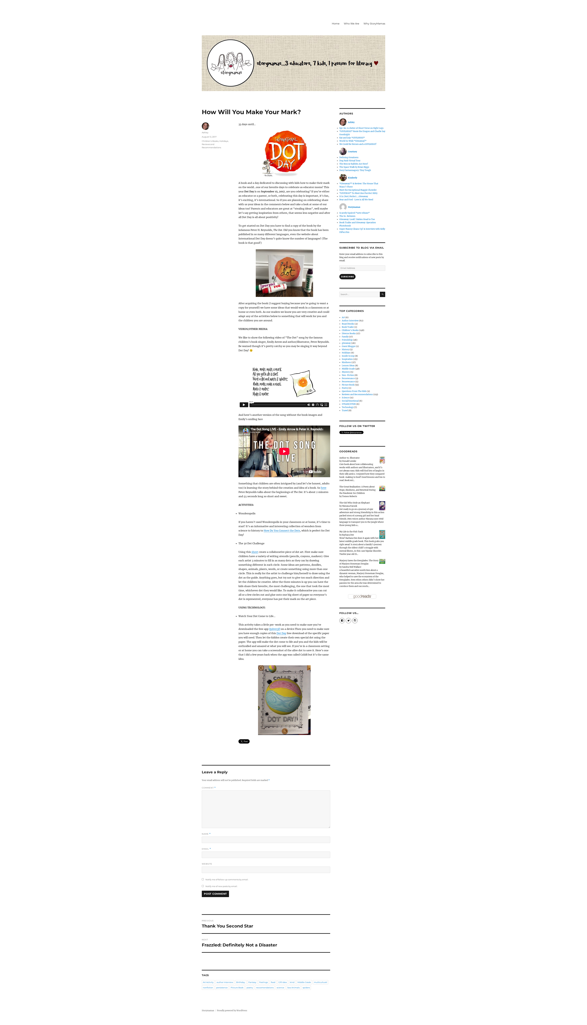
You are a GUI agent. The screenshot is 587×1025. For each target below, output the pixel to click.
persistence (222, 987)
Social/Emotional (350, 401)
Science (345, 397)
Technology (347, 407)
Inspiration (347, 359)
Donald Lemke (349, 461)
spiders (306, 987)
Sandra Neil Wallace (351, 567)
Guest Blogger (349, 346)
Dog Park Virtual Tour (349, 160)
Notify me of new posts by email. (221, 886)
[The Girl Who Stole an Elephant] (382, 505)
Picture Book (237, 987)
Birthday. (240, 982)
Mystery (346, 372)
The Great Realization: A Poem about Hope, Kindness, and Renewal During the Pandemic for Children (357, 489)
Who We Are (351, 23)
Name (206, 834)
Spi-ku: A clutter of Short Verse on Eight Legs (361, 128)
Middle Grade (304, 982)
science (280, 987)
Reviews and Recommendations (357, 394)
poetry (250, 987)
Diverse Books (349, 333)
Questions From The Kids (354, 391)
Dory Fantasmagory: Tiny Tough (355, 170)
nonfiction (208, 987)
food (273, 982)
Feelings (263, 982)
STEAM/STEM (349, 404)
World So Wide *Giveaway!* (352, 141)
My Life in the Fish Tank (351, 531)
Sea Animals (293, 987)
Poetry (345, 388)
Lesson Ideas (348, 365)
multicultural (320, 982)
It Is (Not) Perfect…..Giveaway (353, 196)
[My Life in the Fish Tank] (382, 534)
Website (207, 864)
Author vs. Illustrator (349, 458)
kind (292, 982)
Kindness (346, 362)
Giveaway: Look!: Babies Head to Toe (357, 219)
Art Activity (208, 982)
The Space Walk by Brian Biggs (354, 167)
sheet (254, 551)
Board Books (348, 324)
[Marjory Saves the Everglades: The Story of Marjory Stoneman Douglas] (382, 561)
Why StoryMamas (374, 23)
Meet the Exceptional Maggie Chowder (358, 190)
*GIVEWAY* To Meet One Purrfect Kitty (358, 193)
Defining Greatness (348, 157)
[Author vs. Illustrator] (382, 459)
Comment (209, 787)
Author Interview (350, 320)
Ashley (205, 132)
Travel (345, 410)
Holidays (223, 141)
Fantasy (252, 982)
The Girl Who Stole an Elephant (354, 502)
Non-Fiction (348, 375)
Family (345, 336)
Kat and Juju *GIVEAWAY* (352, 137)
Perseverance (348, 378)
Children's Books (210, 141)
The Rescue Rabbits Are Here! (353, 164)
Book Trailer (348, 327)
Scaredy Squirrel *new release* (354, 213)
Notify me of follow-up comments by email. (226, 879)
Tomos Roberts (349, 496)
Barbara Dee (348, 535)
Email (206, 849)
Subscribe (347, 276)
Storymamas (208, 1010)
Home (336, 23)
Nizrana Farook (349, 506)
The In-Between (347, 216)
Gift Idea (282, 982)
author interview (225, 982)
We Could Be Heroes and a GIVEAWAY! (358, 144)
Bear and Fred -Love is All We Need (356, 199)
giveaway (346, 343)
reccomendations (265, 987)
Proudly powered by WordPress (232, 1010)
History (345, 349)
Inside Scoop (348, 356)
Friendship (347, 340)
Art (343, 317)
